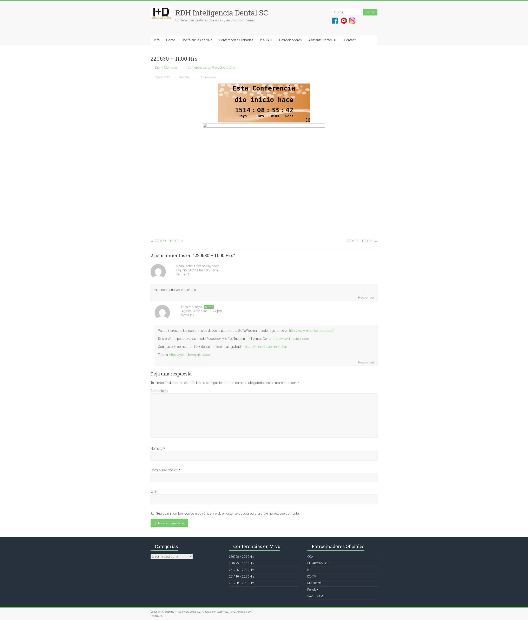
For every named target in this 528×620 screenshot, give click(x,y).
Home (170, 40)
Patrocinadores (290, 40)
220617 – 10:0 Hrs (362, 241)
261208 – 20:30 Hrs (242, 583)
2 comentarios (208, 77)
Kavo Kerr (184, 77)
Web (154, 492)
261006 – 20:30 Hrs (242, 570)
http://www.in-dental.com (291, 339)
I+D (309, 570)
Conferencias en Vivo (197, 40)
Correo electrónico (165, 470)
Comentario (159, 391)
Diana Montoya (166, 67)
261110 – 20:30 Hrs (242, 576)
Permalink (183, 274)
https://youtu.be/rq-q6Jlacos (190, 355)
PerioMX (312, 589)
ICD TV (311, 576)
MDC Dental (314, 583)
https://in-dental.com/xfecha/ (266, 347)
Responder (366, 297)
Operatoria (227, 67)
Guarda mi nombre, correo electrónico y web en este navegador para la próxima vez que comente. (228, 513)
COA (310, 556)
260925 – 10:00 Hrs (242, 563)
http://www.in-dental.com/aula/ (311, 331)
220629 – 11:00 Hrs (167, 241)
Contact (350, 40)
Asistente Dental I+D (322, 40)
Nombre (158, 449)
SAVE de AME (316, 596)
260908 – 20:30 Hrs (242, 556)
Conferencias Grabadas (236, 40)
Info (157, 40)
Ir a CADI (266, 40)
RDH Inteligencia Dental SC (221, 13)
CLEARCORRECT (318, 563)
